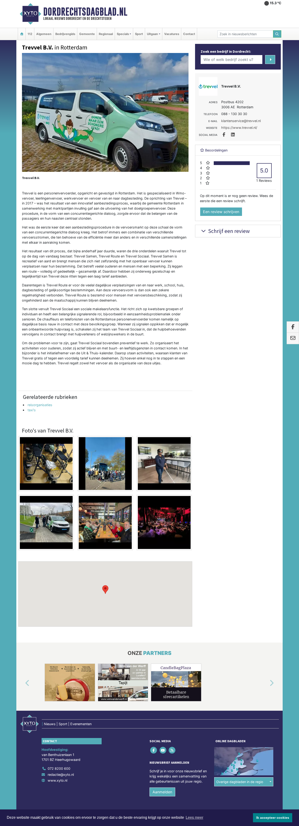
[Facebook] (154, 750)
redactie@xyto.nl (61, 775)
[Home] (22, 34)
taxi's (32, 410)
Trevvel (175, 251)
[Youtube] (163, 750)
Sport (139, 34)
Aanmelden (162, 792)
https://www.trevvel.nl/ (239, 128)
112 (30, 34)
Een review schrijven (221, 211)
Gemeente (87, 34)
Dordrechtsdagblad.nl (85, 11)
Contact (189, 34)
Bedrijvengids (65, 34)
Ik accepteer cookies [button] (272, 817)
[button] (105, 589)
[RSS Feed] (172, 750)
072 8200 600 (59, 768)
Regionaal (106, 34)
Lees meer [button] (194, 817)
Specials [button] (123, 34)
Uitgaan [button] (152, 34)
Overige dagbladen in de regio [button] (239, 782)
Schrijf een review (228, 231)
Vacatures (171, 34)
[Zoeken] (277, 34)
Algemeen (43, 34)
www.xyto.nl (57, 780)
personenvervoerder (132, 319)
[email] (293, 338)
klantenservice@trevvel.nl (241, 121)
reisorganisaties (40, 405)
